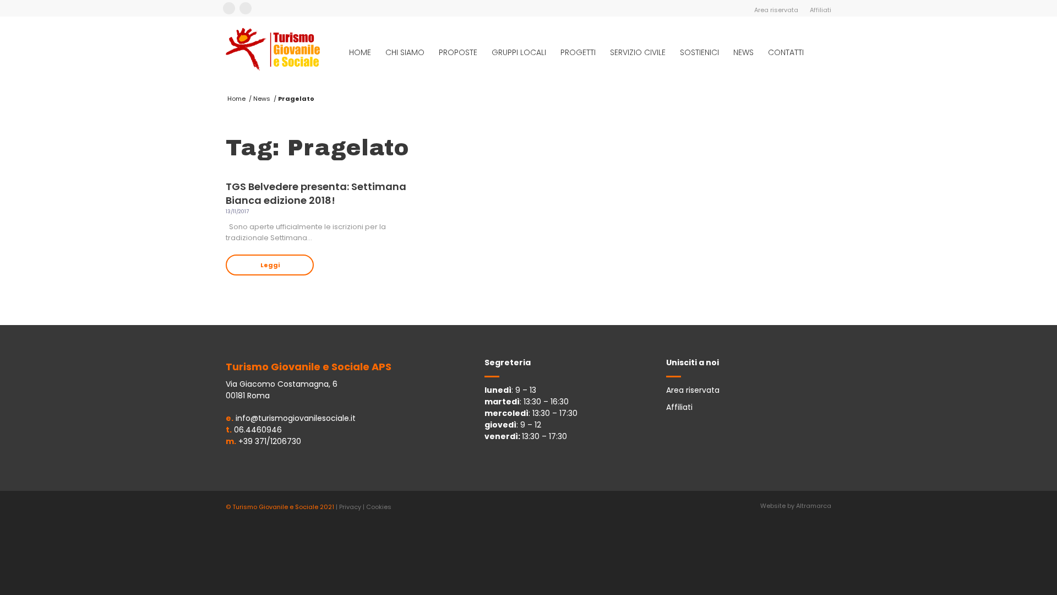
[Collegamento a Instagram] (245, 8)
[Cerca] (821, 52)
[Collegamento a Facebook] (229, 8)
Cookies (378, 506)
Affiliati (820, 10)
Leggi (270, 265)
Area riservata (776, 10)
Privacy (350, 506)
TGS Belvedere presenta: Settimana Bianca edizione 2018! (316, 193)
